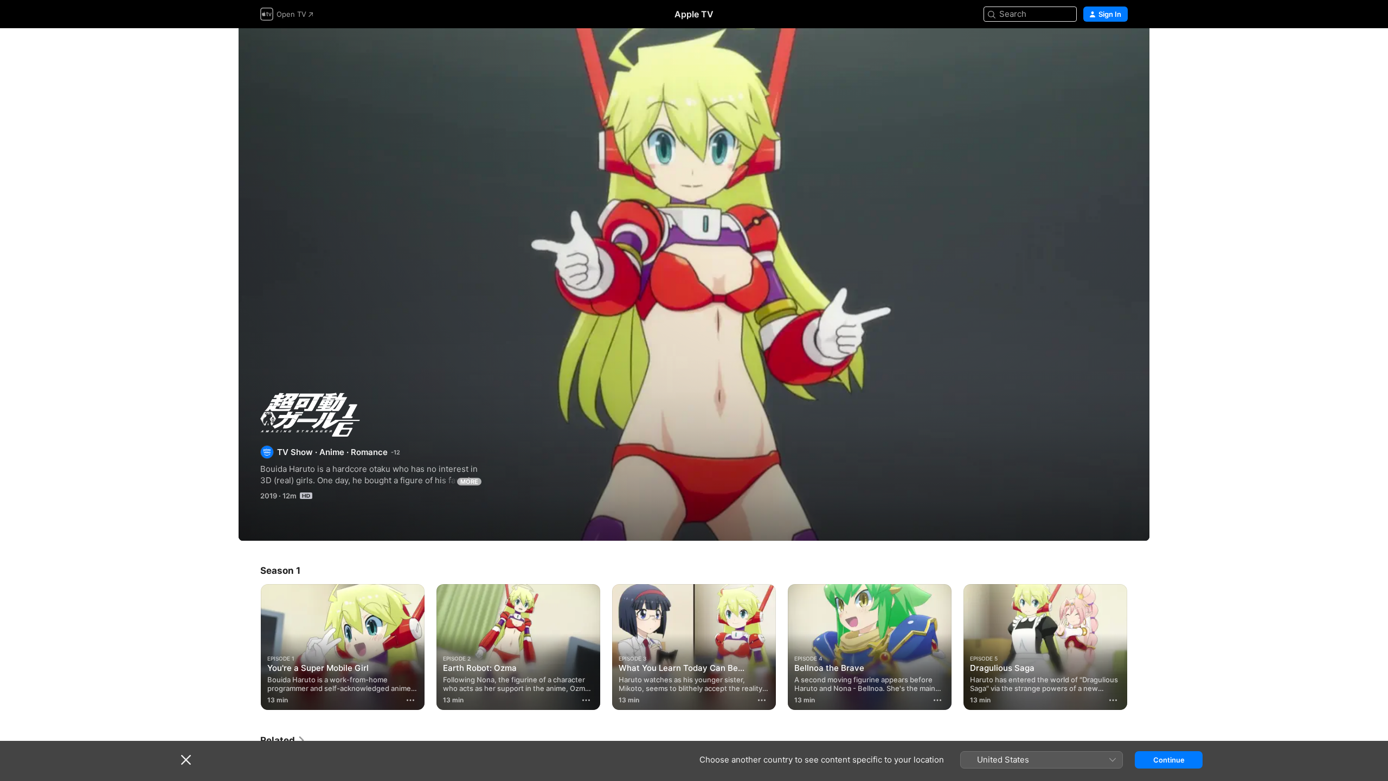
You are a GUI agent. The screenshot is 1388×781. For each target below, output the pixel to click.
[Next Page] (1138, 647)
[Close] (186, 760)
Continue (1169, 760)
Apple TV (694, 14)
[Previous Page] (249, 647)
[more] (410, 700)
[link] (283, 740)
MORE (469, 481)
